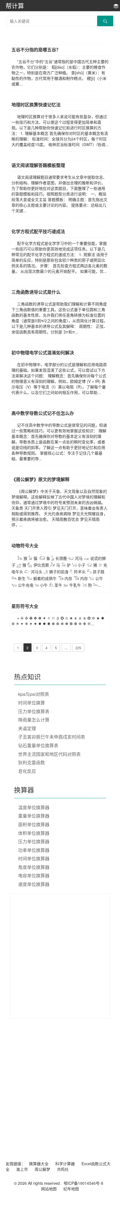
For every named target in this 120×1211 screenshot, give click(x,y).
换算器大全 (39, 1163)
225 (78, 647)
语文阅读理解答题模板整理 (38, 165)
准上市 (22, 1169)
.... (66, 647)
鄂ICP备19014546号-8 (83, 1183)
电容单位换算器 (33, 875)
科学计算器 (65, 1163)
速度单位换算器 (33, 884)
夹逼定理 (27, 728)
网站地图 (49, 1188)
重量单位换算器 (33, 816)
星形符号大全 (24, 606)
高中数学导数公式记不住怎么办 (42, 413)
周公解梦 (42, 1169)
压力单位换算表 (33, 711)
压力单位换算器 (33, 841)
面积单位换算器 (33, 824)
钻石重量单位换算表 (38, 745)
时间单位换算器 (33, 858)
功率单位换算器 (33, 850)
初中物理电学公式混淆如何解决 (42, 352)
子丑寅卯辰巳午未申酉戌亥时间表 (51, 737)
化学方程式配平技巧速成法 (38, 231)
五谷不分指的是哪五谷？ (36, 49)
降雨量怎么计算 (33, 719)
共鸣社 (63, 1169)
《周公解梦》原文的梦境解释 (40, 479)
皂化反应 (27, 771)
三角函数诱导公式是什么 (36, 292)
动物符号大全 (24, 545)
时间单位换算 (31, 702)
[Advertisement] (60, 957)
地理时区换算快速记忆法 (36, 104)
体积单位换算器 (33, 833)
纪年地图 (71, 1188)
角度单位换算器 (33, 867)
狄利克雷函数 (31, 762)
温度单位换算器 (33, 807)
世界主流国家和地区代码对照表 (49, 754)
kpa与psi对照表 (33, 694)
